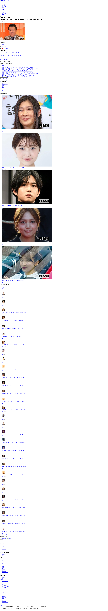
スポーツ (3, 7)
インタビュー (5, 6)
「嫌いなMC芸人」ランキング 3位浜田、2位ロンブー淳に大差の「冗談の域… (14, 531)
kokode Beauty (4, 571)
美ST (2, 563)
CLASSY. (3, 559)
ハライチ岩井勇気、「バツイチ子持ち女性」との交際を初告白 (11, 336)
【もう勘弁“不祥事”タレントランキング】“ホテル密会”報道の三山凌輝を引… (13, 442)
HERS (2, 593)
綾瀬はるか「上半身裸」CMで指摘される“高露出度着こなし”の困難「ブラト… (14, 393)
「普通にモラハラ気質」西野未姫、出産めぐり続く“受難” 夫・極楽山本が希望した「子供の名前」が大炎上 (18, 75)
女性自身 (3, 567)
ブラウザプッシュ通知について (6, 586)
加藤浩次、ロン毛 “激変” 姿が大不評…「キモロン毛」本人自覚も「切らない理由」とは (15, 70)
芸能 (2, 6)
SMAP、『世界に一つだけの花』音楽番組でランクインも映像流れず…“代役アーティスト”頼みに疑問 (17, 71)
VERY (3, 560)
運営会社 (3, 584)
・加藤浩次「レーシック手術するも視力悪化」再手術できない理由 (10, 52)
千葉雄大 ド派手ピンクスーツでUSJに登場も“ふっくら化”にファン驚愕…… (13, 304)
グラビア (3, 9)
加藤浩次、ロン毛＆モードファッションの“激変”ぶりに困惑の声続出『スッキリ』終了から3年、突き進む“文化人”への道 (20, 68)
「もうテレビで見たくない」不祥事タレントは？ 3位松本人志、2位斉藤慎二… (13, 369)
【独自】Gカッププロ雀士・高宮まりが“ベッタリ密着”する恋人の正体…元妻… (14, 523)
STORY (3, 561)
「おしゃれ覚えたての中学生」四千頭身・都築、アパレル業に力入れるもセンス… (14, 450)
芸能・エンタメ (4, 5)
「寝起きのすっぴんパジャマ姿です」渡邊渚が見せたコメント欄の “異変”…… (13, 167)
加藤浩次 (3, 65)
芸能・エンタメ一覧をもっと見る (5, 59)
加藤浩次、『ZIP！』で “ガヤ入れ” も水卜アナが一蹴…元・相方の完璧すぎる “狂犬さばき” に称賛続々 (17, 69)
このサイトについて (5, 581)
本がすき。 (3, 569)
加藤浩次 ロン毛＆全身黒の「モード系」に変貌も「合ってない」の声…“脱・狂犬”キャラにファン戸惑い (18, 67)
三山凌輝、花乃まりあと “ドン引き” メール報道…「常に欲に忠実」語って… (13, 385)
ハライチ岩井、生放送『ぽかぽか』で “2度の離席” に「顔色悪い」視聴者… (13, 344)
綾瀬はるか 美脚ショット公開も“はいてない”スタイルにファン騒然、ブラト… (14, 377)
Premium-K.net (4, 565)
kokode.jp (3, 570)
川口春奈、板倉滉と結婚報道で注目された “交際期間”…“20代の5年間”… (13, 499)
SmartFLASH (3, 568)
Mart (2, 562)
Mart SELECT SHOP (5, 572)
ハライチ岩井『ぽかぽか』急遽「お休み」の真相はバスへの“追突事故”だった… (14, 320)
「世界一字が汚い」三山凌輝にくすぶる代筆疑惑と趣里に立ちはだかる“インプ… (14, 466)
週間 (2, 288)
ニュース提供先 (4, 585)
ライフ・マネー (4, 8)
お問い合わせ (4, 587)
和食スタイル (4, 566)
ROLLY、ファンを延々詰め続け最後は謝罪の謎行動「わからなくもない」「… (14, 434)
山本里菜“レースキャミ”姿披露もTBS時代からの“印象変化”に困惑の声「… (13, 280)
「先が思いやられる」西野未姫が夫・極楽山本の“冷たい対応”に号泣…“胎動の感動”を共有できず (16, 76)
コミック (3, 547)
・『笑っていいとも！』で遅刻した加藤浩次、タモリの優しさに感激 (10, 55)
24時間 (3, 287)
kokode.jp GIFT (4, 573)
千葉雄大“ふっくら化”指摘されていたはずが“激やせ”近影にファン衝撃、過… (13, 205)
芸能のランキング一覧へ (3, 534)
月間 (2, 289)
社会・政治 (3, 4)
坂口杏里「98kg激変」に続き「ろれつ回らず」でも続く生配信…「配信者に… (13, 507)
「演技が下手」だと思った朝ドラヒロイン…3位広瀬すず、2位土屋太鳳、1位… (14, 312)
